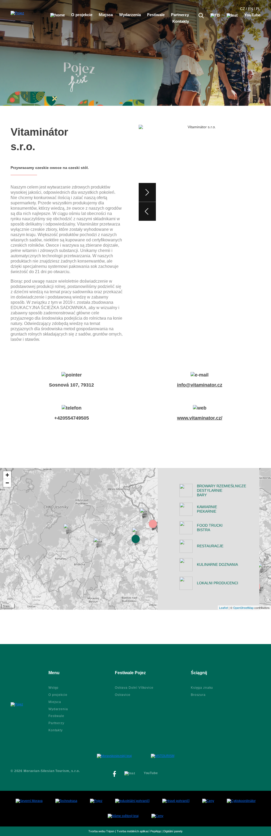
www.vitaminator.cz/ (199, 418)
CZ (242, 9)
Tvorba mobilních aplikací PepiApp (139, 831)
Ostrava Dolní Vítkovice (134, 688)
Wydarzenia (130, 15)
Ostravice (122, 695)
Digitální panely (173, 831)
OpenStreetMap (243, 607)
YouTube (252, 15)
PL (258, 9)
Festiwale (156, 15)
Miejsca (106, 15)
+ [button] (7, 475)
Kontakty (180, 21)
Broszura (198, 695)
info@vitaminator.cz (199, 385)
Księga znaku (202, 688)
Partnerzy (180, 15)
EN (250, 9)
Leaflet (223, 607)
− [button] (7, 483)
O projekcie (81, 15)
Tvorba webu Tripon (101, 831)
